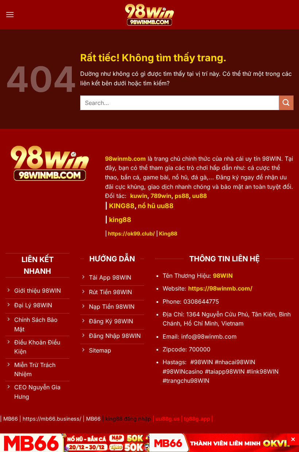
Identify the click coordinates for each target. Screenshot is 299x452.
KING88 (122, 206)
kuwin (138, 195)
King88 (168, 233)
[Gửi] (286, 103)
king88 (120, 219)
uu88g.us (167, 419)
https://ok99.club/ (131, 233)
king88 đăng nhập (128, 419)
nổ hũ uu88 (156, 206)
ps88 (182, 195)
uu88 (199, 195)
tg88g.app (197, 419)
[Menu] (9, 14)
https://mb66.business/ (52, 419)
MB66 (10, 419)
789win (161, 195)
